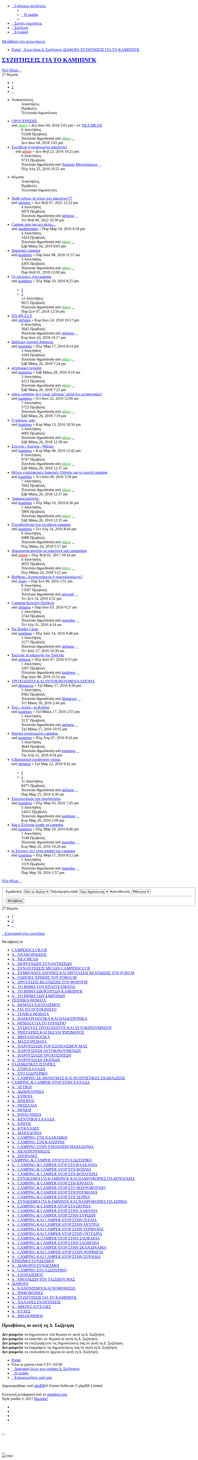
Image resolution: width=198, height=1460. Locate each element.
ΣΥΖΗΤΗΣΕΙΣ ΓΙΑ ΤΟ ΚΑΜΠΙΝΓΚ (49, 60)
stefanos (24, 203)
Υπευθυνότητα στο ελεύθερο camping (41, 525)
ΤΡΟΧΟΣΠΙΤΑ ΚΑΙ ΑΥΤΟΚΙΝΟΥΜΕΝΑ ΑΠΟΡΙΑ (53, 681)
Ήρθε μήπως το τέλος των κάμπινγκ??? (42, 198)
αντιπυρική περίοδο (27, 368)
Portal (16, 50)
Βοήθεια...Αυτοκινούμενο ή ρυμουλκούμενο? (47, 577)
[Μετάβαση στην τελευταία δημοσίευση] (73, 138)
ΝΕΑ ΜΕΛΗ (92, 125)
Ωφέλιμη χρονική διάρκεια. (33, 342)
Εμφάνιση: (14, 891)
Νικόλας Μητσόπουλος (80, 164)
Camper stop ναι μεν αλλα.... (34, 224)
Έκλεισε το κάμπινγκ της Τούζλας (38, 655)
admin (27, 151)
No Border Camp (25, 629)
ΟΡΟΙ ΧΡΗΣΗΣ (24, 121)
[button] (13, 91)
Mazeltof (41, 1399)
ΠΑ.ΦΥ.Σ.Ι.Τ (22, 316)
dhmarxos (25, 685)
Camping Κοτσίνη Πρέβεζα (33, 603)
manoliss (68, 620)
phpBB (39, 1386)
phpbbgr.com (57, 1394)
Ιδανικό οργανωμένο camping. (35, 733)
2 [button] (13, 87)
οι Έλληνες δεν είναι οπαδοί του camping (43, 851)
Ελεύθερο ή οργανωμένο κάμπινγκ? (39, 147)
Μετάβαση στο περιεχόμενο (23, 41)
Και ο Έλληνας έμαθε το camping (37, 825)
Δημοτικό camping (26, 250)
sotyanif (68, 594)
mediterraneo (28, 229)
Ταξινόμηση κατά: (64, 891)
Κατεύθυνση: (120, 891)
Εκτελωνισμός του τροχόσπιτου (36, 799)
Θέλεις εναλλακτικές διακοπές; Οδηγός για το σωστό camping (59, 472)
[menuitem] (29, 15)
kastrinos (25, 255)
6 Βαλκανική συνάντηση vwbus (36, 759)
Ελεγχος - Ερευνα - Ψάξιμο (33, 446)
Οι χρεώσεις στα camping (31, 277)
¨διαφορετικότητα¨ (26, 498)
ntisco (22, 125)
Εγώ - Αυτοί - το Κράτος (31, 707)
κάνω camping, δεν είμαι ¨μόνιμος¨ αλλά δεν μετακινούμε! (57, 394)
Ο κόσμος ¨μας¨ (24, 420)
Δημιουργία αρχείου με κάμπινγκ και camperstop (49, 551)
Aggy (22, 581)
